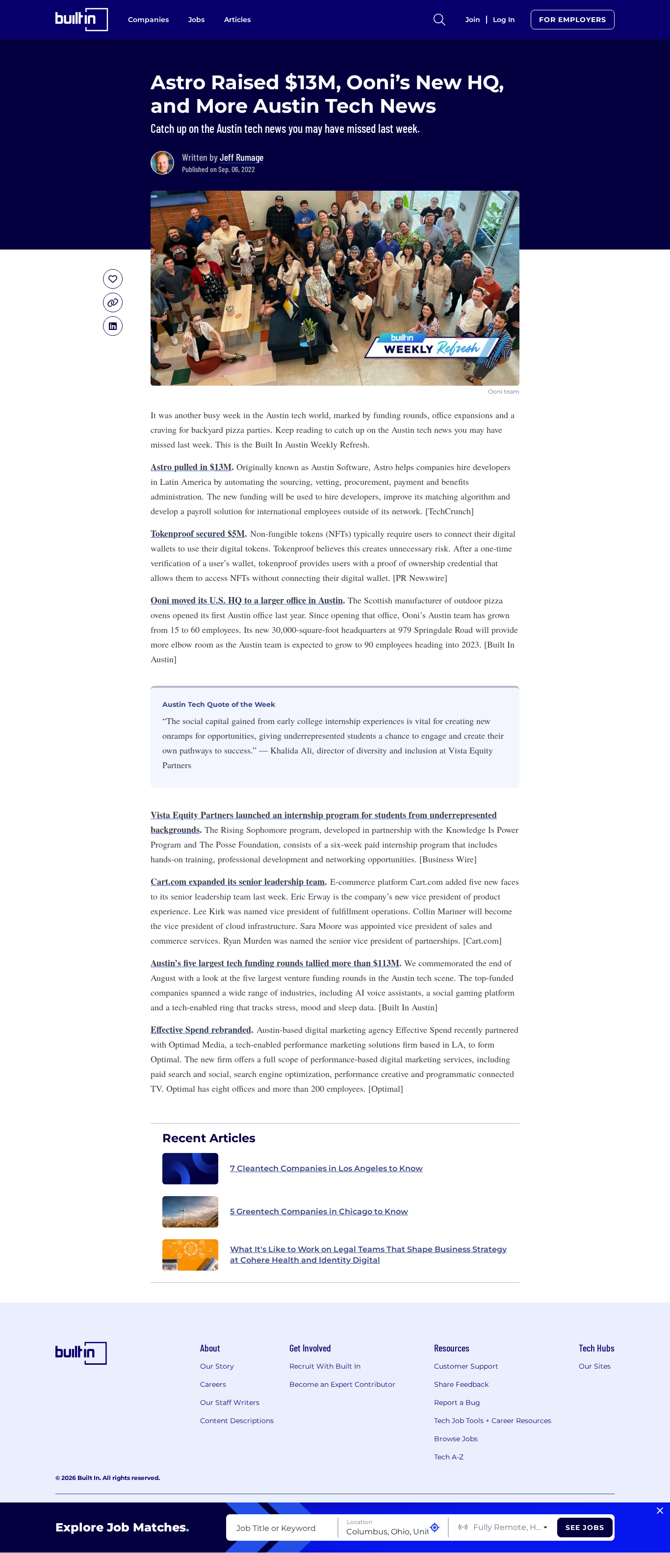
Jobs (196, 19)
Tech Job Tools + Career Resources (492, 1420)
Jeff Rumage (241, 157)
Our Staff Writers (229, 1402)
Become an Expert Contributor (342, 1384)
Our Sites (595, 1366)
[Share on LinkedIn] (113, 326)
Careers (213, 1384)
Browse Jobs (456, 1438)
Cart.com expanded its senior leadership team (238, 881)
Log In (504, 19)
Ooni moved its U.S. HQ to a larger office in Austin (247, 600)
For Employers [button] (572, 19)
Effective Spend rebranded (201, 1029)
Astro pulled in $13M (191, 466)
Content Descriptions (237, 1420)
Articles (237, 19)
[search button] (439, 19)
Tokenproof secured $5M (198, 533)
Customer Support (466, 1366)
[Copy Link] (113, 302)
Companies (148, 19)
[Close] (660, 1511)
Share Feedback (461, 1384)
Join (472, 19)
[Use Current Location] (434, 1527)
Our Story (217, 1366)
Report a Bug (457, 1402)
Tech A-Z (449, 1457)
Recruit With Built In (325, 1366)
